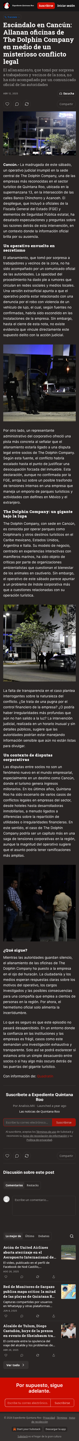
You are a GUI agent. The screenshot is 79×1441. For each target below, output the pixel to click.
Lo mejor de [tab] (13, 1236)
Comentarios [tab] (14, 1185)
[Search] (72, 1236)
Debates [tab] (43, 1236)
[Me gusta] (7, 104)
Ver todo (13, 1365)
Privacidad (49, 1417)
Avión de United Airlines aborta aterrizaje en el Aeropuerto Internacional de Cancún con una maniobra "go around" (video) (29, 1252)
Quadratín (45, 1076)
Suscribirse (46, 6)
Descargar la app (56, 1429)
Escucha (68, 93)
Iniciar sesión (66, 6)
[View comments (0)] (17, 104)
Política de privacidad (39, 1140)
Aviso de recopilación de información (45, 1136)
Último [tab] (29, 1236)
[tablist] (22, 1185)
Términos (62, 1417)
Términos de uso (46, 1131)
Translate (12, 16)
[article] (39, 1262)
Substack (23, 1436)
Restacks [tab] (32, 1185)
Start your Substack (28, 1429)
